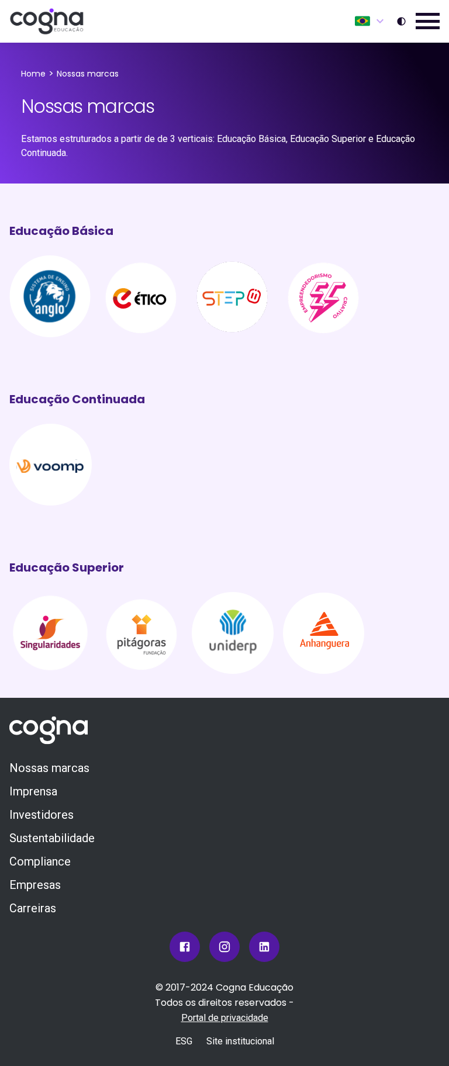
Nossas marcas (49, 768)
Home (33, 74)
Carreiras (32, 908)
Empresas (35, 885)
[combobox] (371, 21)
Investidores (41, 815)
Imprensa (33, 791)
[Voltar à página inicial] (46, 21)
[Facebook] (185, 947)
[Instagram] (224, 947)
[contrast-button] (401, 21)
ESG (183, 1041)
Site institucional (240, 1041)
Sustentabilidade (52, 838)
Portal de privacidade (224, 1017)
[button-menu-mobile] (428, 21)
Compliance (40, 861)
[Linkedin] (264, 947)
